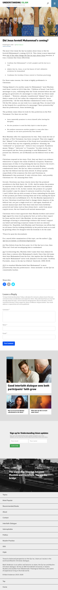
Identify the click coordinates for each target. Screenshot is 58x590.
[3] (33, 107)
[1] (50, 75)
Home (5, 587)
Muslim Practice (8, 541)
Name (5, 325)
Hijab (4, 552)
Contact (5, 518)
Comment (6, 310)
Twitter (13, 284)
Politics (5, 535)
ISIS (4, 546)
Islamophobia (8, 529)
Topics (5, 495)
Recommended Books (11, 506)
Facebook (4, 284)
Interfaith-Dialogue (10, 523)
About (5, 512)
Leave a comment (7, 46)
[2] (38, 103)
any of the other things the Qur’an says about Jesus (26, 55)
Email (9, 284)
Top (4, 581)
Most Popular (8, 500)
